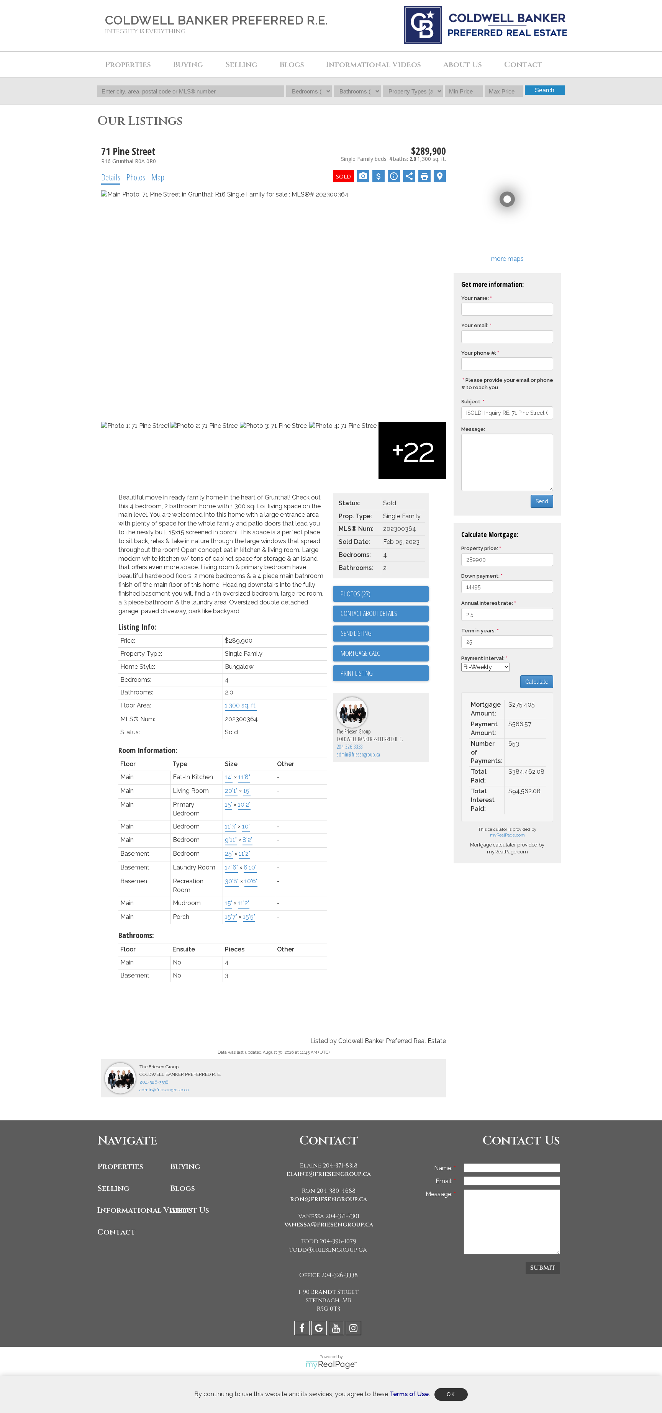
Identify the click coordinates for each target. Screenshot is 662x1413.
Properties (120, 1166)
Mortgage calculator (385, 653)
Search (544, 90)
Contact (523, 64)
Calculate (536, 682)
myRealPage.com (507, 835)
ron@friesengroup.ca (328, 1199)
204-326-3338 (350, 746)
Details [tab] (110, 177)
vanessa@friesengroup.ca (328, 1224)
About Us (189, 1210)
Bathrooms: (136, 935)
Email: (445, 1181)
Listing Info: (137, 627)
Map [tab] (157, 177)
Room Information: (147, 750)
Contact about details (369, 613)
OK (451, 1394)
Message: (473, 429)
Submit (542, 1268)
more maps (507, 258)
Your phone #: (478, 353)
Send (542, 501)
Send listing (356, 633)
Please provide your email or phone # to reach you (507, 383)
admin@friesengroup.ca (358, 754)
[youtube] (337, 1329)
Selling (113, 1188)
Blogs (292, 64)
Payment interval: (483, 658)
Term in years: (478, 631)
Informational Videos (132, 1210)
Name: (444, 1168)
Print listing (357, 673)
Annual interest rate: (487, 603)
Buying (185, 1166)
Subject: (471, 401)
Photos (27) (355, 593)
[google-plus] (320, 1329)
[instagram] (354, 1329)
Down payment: (480, 576)
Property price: (479, 548)
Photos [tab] (135, 177)
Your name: (475, 298)
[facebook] (302, 1329)
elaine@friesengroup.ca (329, 1174)
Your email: (474, 325)
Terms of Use (409, 1394)
